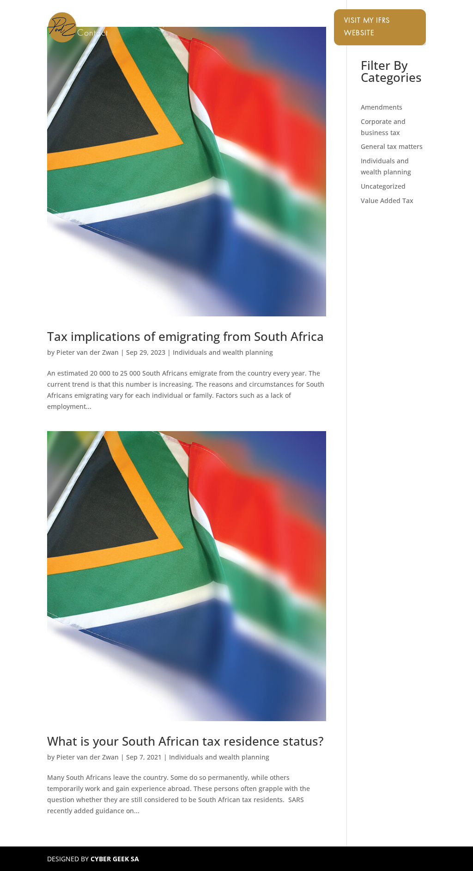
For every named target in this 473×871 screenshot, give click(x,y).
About (210, 24)
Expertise (171, 24)
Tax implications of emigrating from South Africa (185, 336)
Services (127, 24)
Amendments (381, 107)
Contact (92, 34)
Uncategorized (383, 186)
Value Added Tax (387, 200)
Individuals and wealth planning (223, 352)
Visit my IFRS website (367, 27)
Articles (287, 24)
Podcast (247, 24)
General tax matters (392, 146)
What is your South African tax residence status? (185, 741)
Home (88, 24)
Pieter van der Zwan (87, 352)
